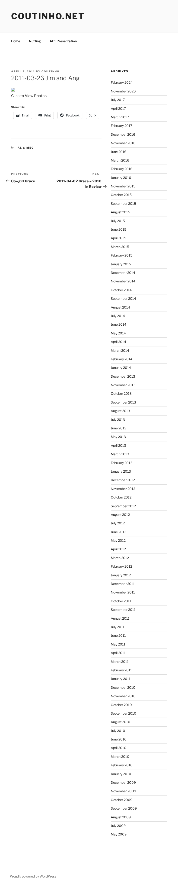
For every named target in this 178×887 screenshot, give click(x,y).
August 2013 (120, 411)
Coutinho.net (48, 16)
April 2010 (118, 748)
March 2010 (120, 757)
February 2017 (121, 126)
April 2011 (118, 653)
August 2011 (120, 618)
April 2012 (118, 549)
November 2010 (123, 696)
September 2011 (123, 610)
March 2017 (120, 117)
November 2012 (123, 489)
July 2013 (118, 420)
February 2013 (121, 463)
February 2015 (121, 255)
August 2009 (121, 817)
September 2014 (123, 298)
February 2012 (121, 566)
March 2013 (120, 454)
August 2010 (120, 722)
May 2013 (118, 437)
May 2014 (118, 333)
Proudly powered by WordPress (33, 876)
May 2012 (118, 540)
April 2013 (118, 445)
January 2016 (121, 178)
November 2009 (123, 791)
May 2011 (118, 644)
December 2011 (123, 584)
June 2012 (118, 532)
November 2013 (123, 385)
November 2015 (123, 186)
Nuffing (35, 41)
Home (15, 41)
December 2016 (123, 134)
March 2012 (120, 558)
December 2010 (123, 687)
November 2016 (123, 143)
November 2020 (123, 91)
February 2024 (122, 82)
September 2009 (124, 808)
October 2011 (121, 601)
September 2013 (123, 402)
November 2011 (123, 592)
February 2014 (121, 359)
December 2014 (123, 273)
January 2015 (121, 264)
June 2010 (119, 739)
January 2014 (121, 368)
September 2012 (123, 506)
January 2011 (120, 679)
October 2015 (121, 195)
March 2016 (120, 160)
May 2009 (119, 834)
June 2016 (118, 152)
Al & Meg (26, 147)
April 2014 (118, 342)
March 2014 (120, 350)
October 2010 (121, 705)
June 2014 (118, 324)
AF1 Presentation (63, 41)
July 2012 (118, 523)
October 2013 (121, 393)
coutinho (50, 71)
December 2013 (123, 376)
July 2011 (117, 627)
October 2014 (121, 290)
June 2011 (118, 635)
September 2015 (123, 203)
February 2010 (122, 765)
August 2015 (120, 212)
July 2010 (118, 731)
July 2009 (118, 826)
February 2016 (121, 169)
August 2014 (120, 307)
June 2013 (118, 428)
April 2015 (118, 238)
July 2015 (118, 221)
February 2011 (121, 670)
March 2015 (120, 247)
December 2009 (123, 782)
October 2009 (121, 800)
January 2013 (121, 471)
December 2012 (123, 480)
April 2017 (118, 108)
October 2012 (121, 497)
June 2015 (118, 229)
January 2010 (121, 774)
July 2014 (118, 316)
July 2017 (118, 100)
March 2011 (120, 662)
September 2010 (123, 713)
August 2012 (120, 515)
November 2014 (123, 281)
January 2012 (121, 575)
